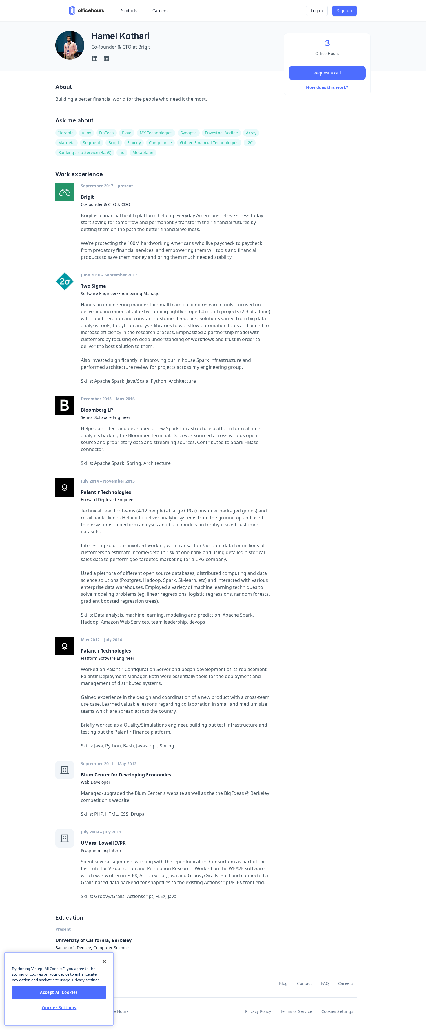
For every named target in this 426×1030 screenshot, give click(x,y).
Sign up (344, 10)
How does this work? (327, 87)
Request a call (327, 73)
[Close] (104, 961)
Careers (345, 983)
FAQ (325, 983)
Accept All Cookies (59, 992)
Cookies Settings (337, 1011)
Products (128, 10)
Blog (283, 983)
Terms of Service (296, 1011)
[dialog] (59, 988)
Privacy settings (85, 980)
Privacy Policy (258, 1011)
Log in (317, 10)
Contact (304, 983)
